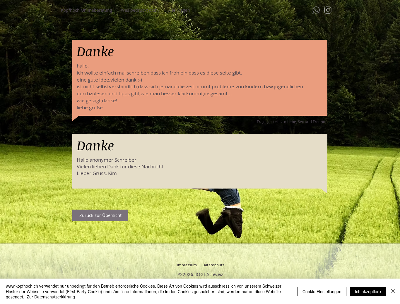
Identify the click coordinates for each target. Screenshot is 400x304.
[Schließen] (392, 291)
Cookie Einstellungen (321, 291)
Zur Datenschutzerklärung (51, 297)
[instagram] (327, 10)
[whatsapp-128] (316, 10)
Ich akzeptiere (368, 291)
